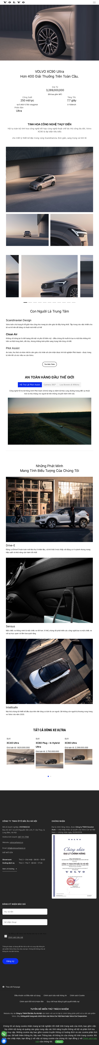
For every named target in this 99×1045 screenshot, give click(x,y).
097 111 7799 (23, 837)
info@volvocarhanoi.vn (16, 848)
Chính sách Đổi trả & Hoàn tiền (32, 1001)
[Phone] (4, 1034)
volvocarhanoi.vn (16, 842)
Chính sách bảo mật (15, 937)
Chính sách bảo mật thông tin (55, 995)
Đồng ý (59, 1042)
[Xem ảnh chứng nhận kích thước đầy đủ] (74, 866)
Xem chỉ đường (8, 869)
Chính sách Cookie (77, 995)
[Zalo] (4, 1041)
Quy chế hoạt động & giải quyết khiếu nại (63, 1001)
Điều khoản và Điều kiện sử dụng (27, 995)
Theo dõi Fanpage (13, 987)
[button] (94, 2)
